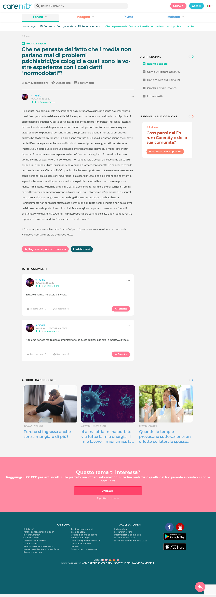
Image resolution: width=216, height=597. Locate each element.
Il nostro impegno (32, 552)
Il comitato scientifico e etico (38, 546)
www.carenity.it (71, 563)
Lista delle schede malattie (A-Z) (130, 540)
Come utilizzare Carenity (163, 71)
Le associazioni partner (34, 540)
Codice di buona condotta (84, 534)
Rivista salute (120, 529)
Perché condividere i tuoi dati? (38, 532)
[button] (40, 18)
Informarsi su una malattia (127, 534)
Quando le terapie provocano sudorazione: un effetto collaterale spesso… (165, 436)
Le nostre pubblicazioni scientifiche (41, 549)
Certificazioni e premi (81, 529)
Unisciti (178, 6)
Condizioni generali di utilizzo (86, 540)
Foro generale (65, 26)
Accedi (196, 6)
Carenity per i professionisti (84, 549)
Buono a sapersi (91, 26)
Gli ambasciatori (31, 537)
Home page (28, 26)
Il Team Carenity (31, 534)
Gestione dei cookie (81, 543)
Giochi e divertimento (162, 88)
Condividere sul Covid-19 (163, 80)
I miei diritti (155, 96)
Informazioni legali (80, 537)
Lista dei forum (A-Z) (124, 537)
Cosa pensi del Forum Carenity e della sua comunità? (166, 137)
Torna (26, 36)
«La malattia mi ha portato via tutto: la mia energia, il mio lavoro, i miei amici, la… (107, 436)
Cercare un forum (123, 532)
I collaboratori (30, 543)
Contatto (75, 546)
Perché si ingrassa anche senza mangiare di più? (47, 434)
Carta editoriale (79, 532)
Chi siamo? (28, 529)
